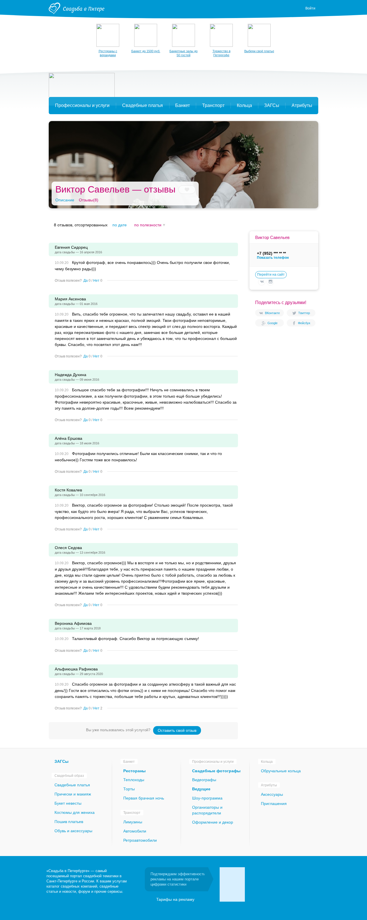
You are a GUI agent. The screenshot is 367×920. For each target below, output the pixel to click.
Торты (129, 789)
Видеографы (204, 779)
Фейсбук (304, 323)
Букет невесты (67, 803)
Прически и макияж (72, 794)
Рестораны (134, 771)
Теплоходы (133, 779)
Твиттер (304, 313)
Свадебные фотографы (216, 771)
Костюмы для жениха (74, 812)
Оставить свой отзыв (177, 730)
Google (273, 323)
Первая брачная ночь (143, 798)
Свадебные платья (72, 785)
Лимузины (132, 822)
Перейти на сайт (271, 275)
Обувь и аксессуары (73, 830)
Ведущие (201, 789)
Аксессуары (272, 794)
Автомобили (134, 831)
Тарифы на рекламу (175, 899)
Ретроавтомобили (140, 840)
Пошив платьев (68, 821)
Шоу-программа (207, 798)
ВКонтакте (272, 313)
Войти (310, 8)
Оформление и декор (212, 822)
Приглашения (274, 803)
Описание (64, 200)
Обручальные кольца (281, 771)
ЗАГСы (61, 761)
